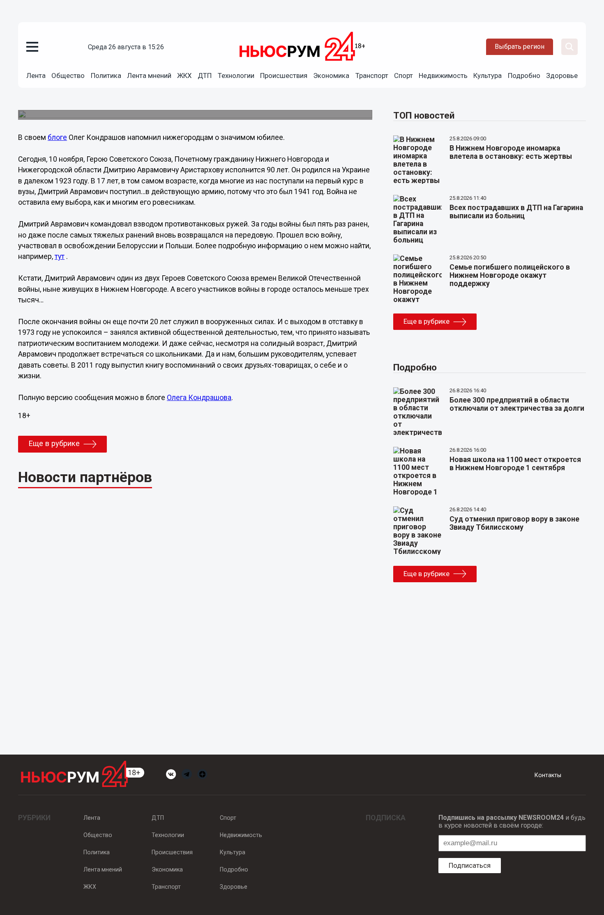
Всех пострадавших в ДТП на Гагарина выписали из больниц (516, 212)
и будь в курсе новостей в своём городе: (512, 821)
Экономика (331, 75)
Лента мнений (149, 75)
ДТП (205, 75)
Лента (36, 75)
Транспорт (371, 75)
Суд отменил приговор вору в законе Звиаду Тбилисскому (514, 523)
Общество (68, 75)
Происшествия (283, 75)
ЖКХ (184, 75)
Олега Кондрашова (199, 397)
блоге (57, 137)
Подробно (524, 75)
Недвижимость (443, 75)
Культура (487, 75)
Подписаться (470, 865)
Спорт (403, 75)
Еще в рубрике (54, 443)
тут (60, 256)
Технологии (236, 75)
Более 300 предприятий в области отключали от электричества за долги (517, 404)
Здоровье (562, 75)
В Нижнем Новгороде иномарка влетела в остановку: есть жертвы (511, 152)
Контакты (548, 775)
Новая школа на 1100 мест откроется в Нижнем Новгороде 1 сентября (515, 463)
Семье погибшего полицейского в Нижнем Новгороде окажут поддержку (510, 275)
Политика (106, 75)
